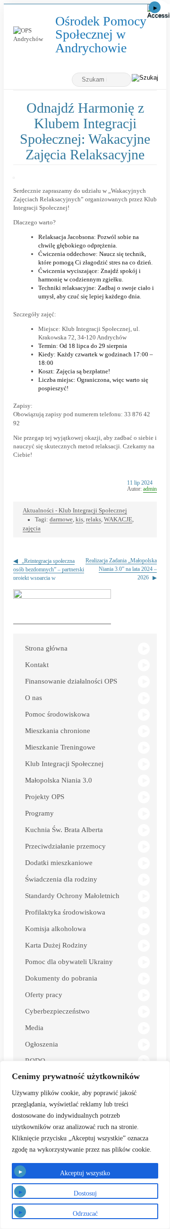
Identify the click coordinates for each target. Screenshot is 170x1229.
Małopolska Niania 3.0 (58, 780)
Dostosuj (85, 1193)
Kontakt (37, 664)
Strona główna (46, 648)
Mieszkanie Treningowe (60, 747)
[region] (85, 1145)
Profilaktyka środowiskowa (65, 912)
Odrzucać (85, 1213)
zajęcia (32, 528)
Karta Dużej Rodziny (56, 945)
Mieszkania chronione (57, 730)
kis (79, 519)
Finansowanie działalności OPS (71, 681)
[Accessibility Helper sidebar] (158, 11)
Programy (39, 813)
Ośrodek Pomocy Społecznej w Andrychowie (103, 35)
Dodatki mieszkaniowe (59, 862)
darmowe (61, 519)
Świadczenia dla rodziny (61, 879)
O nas (33, 697)
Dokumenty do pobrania (61, 978)
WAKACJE (118, 519)
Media (34, 1027)
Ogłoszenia (41, 1044)
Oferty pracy (43, 994)
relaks (93, 519)
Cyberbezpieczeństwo (57, 1011)
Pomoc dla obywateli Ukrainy (69, 961)
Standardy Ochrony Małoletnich (72, 895)
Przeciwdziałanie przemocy (65, 846)
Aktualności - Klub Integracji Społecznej (75, 510)
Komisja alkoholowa (55, 928)
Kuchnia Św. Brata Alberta (64, 829)
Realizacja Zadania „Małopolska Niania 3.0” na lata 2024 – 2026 (121, 569)
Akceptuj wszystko (85, 1173)
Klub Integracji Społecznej (64, 763)
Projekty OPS (44, 796)
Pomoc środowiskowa (57, 714)
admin (150, 489)
